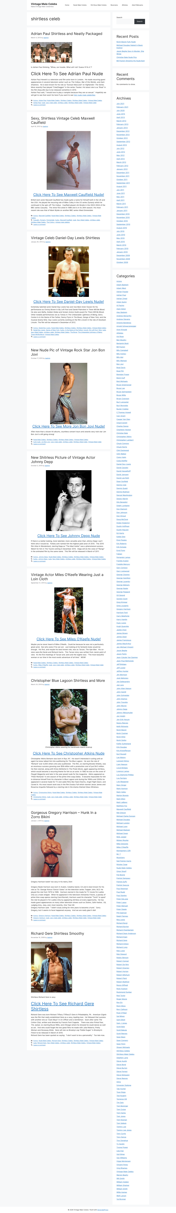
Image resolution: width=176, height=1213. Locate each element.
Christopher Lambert (125, 440)
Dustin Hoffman (123, 526)
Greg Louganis (122, 606)
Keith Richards (122, 726)
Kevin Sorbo (121, 740)
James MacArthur (124, 644)
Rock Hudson (122, 989)
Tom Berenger (122, 1106)
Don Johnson (122, 513)
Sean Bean (121, 1037)
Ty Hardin (120, 1144)
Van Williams (122, 1158)
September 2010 (123, 224)
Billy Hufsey (121, 354)
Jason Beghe (122, 651)
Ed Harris (120, 533)
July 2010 (120, 231)
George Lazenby (123, 582)
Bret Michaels (122, 381)
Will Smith (121, 1178)
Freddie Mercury (123, 564)
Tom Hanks (121, 1113)
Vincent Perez (122, 1165)
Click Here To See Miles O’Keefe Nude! (69, 639)
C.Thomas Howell (124, 412)
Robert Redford (123, 982)
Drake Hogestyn (123, 523)
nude (43, 103)
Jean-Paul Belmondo (125, 661)
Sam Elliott (121, 1020)
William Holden (123, 1182)
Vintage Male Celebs (44, 3)
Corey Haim (121, 457)
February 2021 (122, 107)
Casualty (36, 220)
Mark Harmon (122, 789)
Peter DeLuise (122, 899)
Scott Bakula (122, 1030)
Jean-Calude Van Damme (127, 657)
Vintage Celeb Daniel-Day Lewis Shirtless (65, 238)
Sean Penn (121, 1044)
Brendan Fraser (123, 374)
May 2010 (121, 238)
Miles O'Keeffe (43, 665)
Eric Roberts (121, 544)
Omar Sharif (121, 871)
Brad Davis (121, 368)
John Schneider (123, 695)
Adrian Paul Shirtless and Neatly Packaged (66, 33)
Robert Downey (123, 968)
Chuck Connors (123, 443)
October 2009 (122, 262)
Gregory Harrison (45, 915)
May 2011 (120, 197)
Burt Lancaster (123, 402)
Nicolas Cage (122, 864)
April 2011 (120, 200)
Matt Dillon (121, 799)
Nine (100, 330)
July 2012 (120, 148)
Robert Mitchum (123, 975)
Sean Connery (122, 1040)
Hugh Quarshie (123, 626)
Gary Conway (122, 568)
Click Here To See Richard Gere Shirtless (62, 1006)
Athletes (125, 5)
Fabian (119, 554)
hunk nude (36, 442)
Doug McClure (122, 519)
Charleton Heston (124, 430)
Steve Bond (121, 1065)
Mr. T (119, 854)
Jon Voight (121, 716)
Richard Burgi (122, 923)
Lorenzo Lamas (123, 771)
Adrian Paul (42, 100)
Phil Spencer (122, 913)
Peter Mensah (122, 906)
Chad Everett (122, 423)
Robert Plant (122, 978)
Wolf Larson (121, 1196)
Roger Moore (122, 999)
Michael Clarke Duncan (126, 816)
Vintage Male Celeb (89, 103)
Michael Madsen (123, 830)
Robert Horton (122, 971)
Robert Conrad (123, 961)
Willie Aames (122, 1192)
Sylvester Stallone (124, 1085)
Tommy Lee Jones (124, 1130)
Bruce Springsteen (124, 392)
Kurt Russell (121, 754)
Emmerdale (50, 220)
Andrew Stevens (123, 319)
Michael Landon (123, 823)
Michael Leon (122, 827)
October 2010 (122, 221)
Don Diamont (122, 509)
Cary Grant (121, 416)
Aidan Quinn (122, 302)
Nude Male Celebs (80, 5)
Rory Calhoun (122, 1009)
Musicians (114, 5)
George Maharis (123, 585)
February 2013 (122, 124)
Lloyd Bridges (122, 768)
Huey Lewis (121, 623)
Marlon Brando (123, 795)
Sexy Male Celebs (83, 220)
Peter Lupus (121, 902)
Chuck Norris (122, 447)
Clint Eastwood (123, 450)
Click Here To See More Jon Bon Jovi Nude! (68, 426)
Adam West (121, 288)
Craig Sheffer (122, 461)
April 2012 (121, 159)
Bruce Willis (121, 395)
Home (67, 5)
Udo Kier (120, 1151)
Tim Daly (120, 1103)
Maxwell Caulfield (45, 215)
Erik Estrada (121, 547)
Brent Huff (121, 378)
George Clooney (123, 575)
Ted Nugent (121, 1096)
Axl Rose (120, 337)
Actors (35, 100)
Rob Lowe (121, 951)
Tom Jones (121, 1116)
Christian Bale (122, 433)
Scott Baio (121, 1027)
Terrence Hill (122, 1099)
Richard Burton (123, 927)
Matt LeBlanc (122, 802)
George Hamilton (123, 578)
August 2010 (122, 228)
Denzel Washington (124, 495)
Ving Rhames (122, 1168)
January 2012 (122, 169)
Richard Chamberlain (125, 930)
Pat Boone (121, 875)
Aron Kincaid (122, 330)
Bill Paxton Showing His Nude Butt (131, 61)
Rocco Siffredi (122, 985)
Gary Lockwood (123, 571)
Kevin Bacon (121, 730)
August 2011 (122, 186)
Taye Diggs (121, 1092)
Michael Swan (122, 833)
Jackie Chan (121, 630)
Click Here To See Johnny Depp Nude (68, 536)
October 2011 (122, 180)
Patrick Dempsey (123, 878)
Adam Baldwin (122, 285)
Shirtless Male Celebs (99, 5)
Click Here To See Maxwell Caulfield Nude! (68, 194)
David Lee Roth (123, 478)
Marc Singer (121, 785)
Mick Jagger (121, 837)
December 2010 (123, 214)
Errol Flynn (121, 550)
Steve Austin (122, 1061)
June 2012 (121, 152)
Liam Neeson (122, 764)
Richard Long (122, 947)
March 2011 (121, 204)
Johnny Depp (43, 557)
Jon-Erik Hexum (123, 720)
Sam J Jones (122, 1023)
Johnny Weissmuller (125, 713)
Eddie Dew (121, 537)
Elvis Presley (122, 540)
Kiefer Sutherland (124, 744)
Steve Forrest (122, 1072)
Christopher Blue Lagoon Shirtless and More (68, 680)
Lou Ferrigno (122, 778)
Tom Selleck (121, 1123)
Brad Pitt (120, 371)
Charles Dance (122, 426)
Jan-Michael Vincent (125, 647)
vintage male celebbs (62, 222)
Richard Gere (56, 1040)
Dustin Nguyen (123, 530)
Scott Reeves (122, 1034)
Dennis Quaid (122, 488)
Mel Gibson (121, 813)
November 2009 (123, 259)
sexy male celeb (51, 103)
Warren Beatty (122, 1175)
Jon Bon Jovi (45, 442)
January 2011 (122, 211)
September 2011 (123, 183)
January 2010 (122, 252)
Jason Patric (122, 654)
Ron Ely (120, 1002)
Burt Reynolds (122, 406)
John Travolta (122, 702)
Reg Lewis (121, 920)
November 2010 (123, 217)
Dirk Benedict (122, 502)
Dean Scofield (122, 481)
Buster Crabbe (122, 409)
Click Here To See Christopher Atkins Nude (68, 753)
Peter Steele (122, 909)
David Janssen (123, 475)
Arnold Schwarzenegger (126, 326)
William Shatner (123, 1185)
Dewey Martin (122, 499)
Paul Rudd (121, 892)
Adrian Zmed (122, 299)
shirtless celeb (63, 103)
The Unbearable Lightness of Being (90, 332)
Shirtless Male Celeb (75, 103)
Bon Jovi (120, 364)
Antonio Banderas (124, 323)
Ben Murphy (121, 340)
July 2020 (121, 111)
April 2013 (121, 117)
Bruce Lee (121, 388)
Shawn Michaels (123, 1047)
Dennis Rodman (123, 492)
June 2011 (121, 193)
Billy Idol (120, 357)
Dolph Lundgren (123, 506)
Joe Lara (120, 685)
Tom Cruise (121, 1109)
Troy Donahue (122, 1141)
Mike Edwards (122, 844)
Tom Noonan (122, 1120)
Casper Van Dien (123, 419)
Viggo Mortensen (124, 1161)
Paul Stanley (122, 896)
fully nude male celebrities (84, 95)
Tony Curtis (121, 1134)
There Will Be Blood (37, 334)
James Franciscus (124, 640)
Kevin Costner (122, 733)
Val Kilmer (121, 1154)
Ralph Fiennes (122, 916)
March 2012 (121, 162)
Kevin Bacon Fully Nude (126, 42)
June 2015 (121, 114)
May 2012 (120, 155)
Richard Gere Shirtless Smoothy (57, 933)
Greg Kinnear (122, 602)
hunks (57, 220)
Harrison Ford (122, 613)
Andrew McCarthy (124, 316)
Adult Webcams (137, 5)
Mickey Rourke (122, 840)
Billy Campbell (122, 350)
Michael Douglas (123, 820)
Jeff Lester (121, 668)
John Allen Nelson (124, 688)
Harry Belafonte (123, 616)
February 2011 (122, 207)
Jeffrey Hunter (122, 671)
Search (119, 17)
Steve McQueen (123, 1075)
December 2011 (123, 173)
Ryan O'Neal (122, 1013)
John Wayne (121, 706)
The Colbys (50, 222)
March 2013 (121, 121)
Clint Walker (121, 454)
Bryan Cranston (123, 399)
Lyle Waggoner (123, 782)
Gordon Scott (122, 599)
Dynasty (43, 220)
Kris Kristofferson (124, 751)
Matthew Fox (122, 806)
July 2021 (120, 104)
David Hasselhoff (124, 471)
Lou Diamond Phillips (125, 775)
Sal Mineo (121, 1016)
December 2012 (123, 131)
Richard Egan (122, 937)
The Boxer (73, 332)
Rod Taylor (121, 996)
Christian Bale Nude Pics (127, 57)
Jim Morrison (122, 675)
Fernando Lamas (123, 557)
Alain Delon (121, 309)
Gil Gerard (121, 595)
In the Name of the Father (74, 330)
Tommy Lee (121, 1127)
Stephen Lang (122, 1058)
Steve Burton (122, 1068)
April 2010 (121, 242)
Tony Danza (121, 1137)
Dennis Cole (121, 485)
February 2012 (122, 166)
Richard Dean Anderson (126, 933)
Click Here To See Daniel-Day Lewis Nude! (68, 301)
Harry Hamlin (122, 619)
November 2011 (123, 176)
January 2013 (122, 128)
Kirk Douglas (122, 747)
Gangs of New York (52, 330)
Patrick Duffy (122, 882)
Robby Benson (122, 958)
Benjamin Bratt (123, 343)
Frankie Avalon (123, 561)
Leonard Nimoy (123, 761)
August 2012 (122, 145)
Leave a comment (39, 105)
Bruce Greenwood (124, 385)
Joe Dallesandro (123, 682)
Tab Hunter (121, 1089)
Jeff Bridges (121, 664)
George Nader (122, 588)
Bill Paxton (121, 347)
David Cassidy (122, 468)
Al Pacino (120, 305)
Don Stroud (121, 516)
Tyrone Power (122, 1147)
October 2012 (122, 138)
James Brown (122, 633)
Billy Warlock (122, 361)
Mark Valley (121, 792)
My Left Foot (93, 330)
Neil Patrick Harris (124, 861)
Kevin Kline (121, 737)
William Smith (122, 1189)
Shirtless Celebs (66, 100)
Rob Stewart (122, 954)
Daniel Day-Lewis (45, 328)
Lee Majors (121, 758)
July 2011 (120, 190)
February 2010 (122, 249)
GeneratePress (102, 1210)
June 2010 (121, 235)
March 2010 (121, 245)
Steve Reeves (122, 1078)
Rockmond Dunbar (124, 992)
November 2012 (123, 135)
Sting (119, 1082)
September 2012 (123, 142)
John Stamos (122, 699)
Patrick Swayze (123, 885)
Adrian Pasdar (122, 292)
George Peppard (123, 592)
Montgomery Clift (124, 851)
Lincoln (86, 330)
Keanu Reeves (122, 723)
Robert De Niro (123, 965)
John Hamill (121, 692)
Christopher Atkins (45, 792)
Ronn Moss (121, 1006)
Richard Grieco (123, 944)
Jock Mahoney (122, 678)
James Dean (122, 637)
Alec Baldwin (122, 312)
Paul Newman (122, 889)
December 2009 (123, 255)
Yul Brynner (121, 1199)
